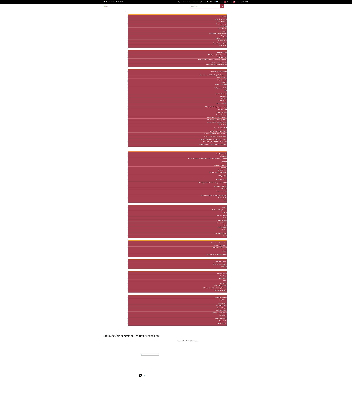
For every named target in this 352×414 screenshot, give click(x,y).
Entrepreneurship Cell (220, 290)
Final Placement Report (220, 264)
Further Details (222, 124)
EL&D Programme (221, 153)
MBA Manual (223, 101)
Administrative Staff (221, 38)
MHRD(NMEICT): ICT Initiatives (195, 376)
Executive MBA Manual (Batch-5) (217, 122)
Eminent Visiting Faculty (219, 210)
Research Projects (222, 222)
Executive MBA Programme (219, 62)
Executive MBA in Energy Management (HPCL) (213, 144)
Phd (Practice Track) (207, 364)
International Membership (219, 247)
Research (224, 212)
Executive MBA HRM (220, 128)
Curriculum (223, 96)
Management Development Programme (219, 368)
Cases (225, 225)
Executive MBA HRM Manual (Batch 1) (215, 133)
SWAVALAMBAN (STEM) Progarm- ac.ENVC (213, 139)
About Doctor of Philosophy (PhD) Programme (213, 75)
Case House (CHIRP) (221, 233)
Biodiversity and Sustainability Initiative (215, 288)
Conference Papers (221, 215)
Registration (223, 167)
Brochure (224, 188)
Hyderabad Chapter (221, 310)
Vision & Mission (222, 21)
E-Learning (223, 156)
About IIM (224, 16)
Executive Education (220, 150)
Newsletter (224, 31)
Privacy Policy (194, 388)
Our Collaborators (221, 239)
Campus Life (223, 278)
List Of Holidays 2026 (195, 372)
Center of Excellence (220, 147)
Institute (223, 13)
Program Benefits (222, 112)
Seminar (224, 230)
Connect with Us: (222, 323)
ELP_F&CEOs (222, 176)
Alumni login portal (221, 318)
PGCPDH (224, 162)
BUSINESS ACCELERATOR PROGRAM (215, 142)
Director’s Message (221, 24)
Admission (223, 48)
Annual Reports (222, 28)
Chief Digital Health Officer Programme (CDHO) (213, 183)
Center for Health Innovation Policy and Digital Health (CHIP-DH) (207, 158)
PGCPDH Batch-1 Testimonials (218, 172)
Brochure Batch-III (221, 179)
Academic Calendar (221, 103)
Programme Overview (220, 165)
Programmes (222, 68)
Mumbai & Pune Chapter (219, 312)
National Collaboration (220, 245)
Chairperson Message (221, 261)
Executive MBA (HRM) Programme (216, 64)
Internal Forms (194, 363)
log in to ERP (223, 45)
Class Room (223, 276)
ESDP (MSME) (222, 198)
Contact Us (193, 361)
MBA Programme (222, 57)
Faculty (224, 207)
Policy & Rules (222, 40)
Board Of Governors (221, 19)
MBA (225, 90)
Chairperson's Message (220, 297)
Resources (224, 82)
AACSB (224, 251)
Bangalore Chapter (221, 305)
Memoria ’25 (223, 321)
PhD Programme (222, 52)
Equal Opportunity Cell (220, 43)
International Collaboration (219, 243)
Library (192, 369)
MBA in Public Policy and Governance (216, 106)
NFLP (225, 200)
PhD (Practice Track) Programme (217, 55)
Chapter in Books (222, 220)
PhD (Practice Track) (220, 88)
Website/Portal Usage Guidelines (207, 403)
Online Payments (195, 386)
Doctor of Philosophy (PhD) (219, 71)
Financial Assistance (221, 84)
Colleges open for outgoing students (216, 254)
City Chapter (223, 299)
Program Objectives (221, 93)
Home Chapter (222, 303)
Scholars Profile (222, 79)
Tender (192, 393)
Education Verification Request (218, 33)
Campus (223, 270)
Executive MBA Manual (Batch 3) (217, 117)
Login (225, 235)
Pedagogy (224, 98)
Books (225, 218)
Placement (223, 258)
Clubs (225, 280)
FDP (217, 372)
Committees (223, 26)
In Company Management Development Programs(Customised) (221, 362)
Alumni (224, 293)
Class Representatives (220, 285)
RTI (191, 390)
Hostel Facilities (222, 273)
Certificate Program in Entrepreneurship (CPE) (213, 195)
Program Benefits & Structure (218, 131)
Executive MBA (222, 109)
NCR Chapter (223, 315)
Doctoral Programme (206, 367)
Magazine (224, 36)
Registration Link (222, 191)
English (242, 1)
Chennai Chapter (222, 308)
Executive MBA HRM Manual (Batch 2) (215, 136)
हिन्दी (246, 1)
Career (192, 358)
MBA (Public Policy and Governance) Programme (212, 59)
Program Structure (221, 77)
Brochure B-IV (222, 170)
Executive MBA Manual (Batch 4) (217, 119)
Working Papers (222, 227)
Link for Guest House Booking (194, 382)
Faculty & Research (220, 203)
